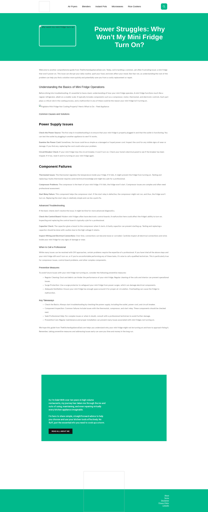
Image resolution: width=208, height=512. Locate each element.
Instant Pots (101, 6)
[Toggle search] (164, 6)
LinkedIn (165, 506)
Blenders (86, 6)
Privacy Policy (164, 503)
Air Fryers (72, 6)
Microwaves (117, 6)
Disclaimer (165, 501)
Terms (166, 498)
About (167, 495)
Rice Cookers (134, 6)
